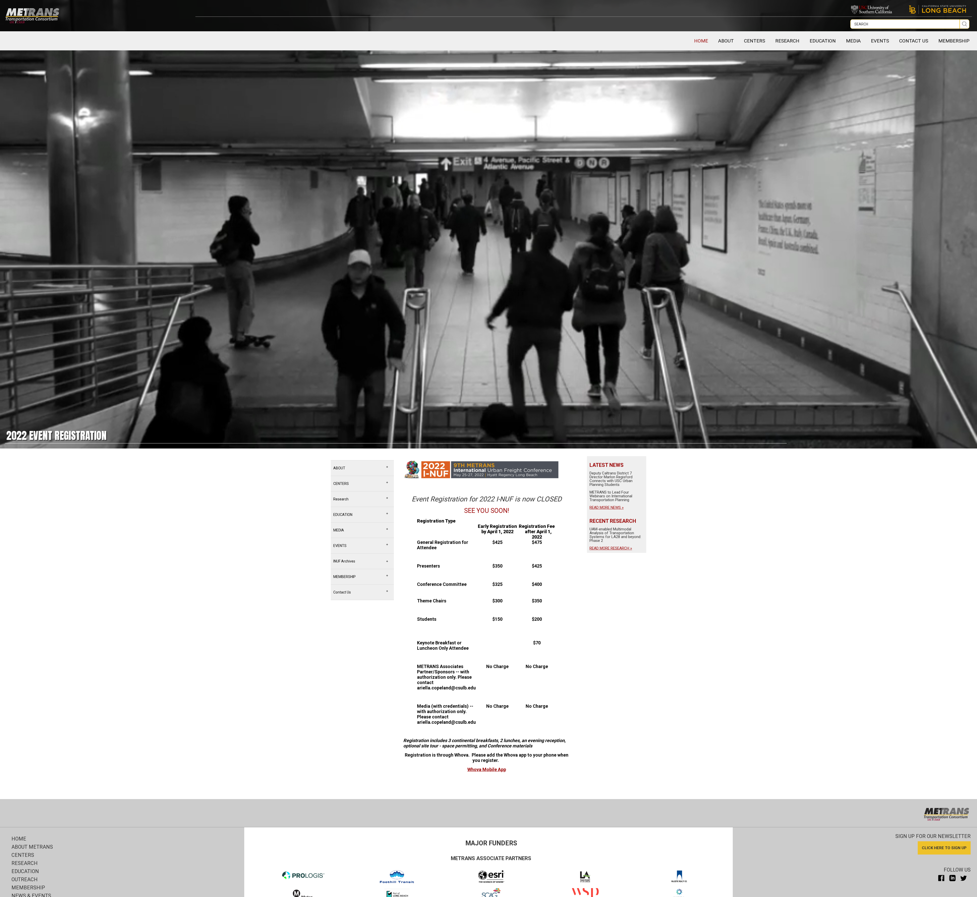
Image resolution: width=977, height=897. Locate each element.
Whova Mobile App (486, 769)
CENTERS (754, 41)
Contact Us (342, 592)
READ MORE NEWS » (607, 507)
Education (25, 871)
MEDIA (853, 41)
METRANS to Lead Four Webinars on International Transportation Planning (611, 496)
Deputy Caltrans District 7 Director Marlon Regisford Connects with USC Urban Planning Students (611, 479)
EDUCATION (823, 41)
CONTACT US (913, 41)
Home (701, 41)
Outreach (24, 879)
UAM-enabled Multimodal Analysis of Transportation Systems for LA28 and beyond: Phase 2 (615, 535)
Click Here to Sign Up (944, 848)
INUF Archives (344, 561)
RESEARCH (787, 41)
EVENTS (880, 41)
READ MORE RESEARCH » (611, 548)
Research (341, 499)
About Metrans (32, 847)
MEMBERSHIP (953, 41)
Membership (28, 888)
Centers (22, 855)
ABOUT (726, 41)
